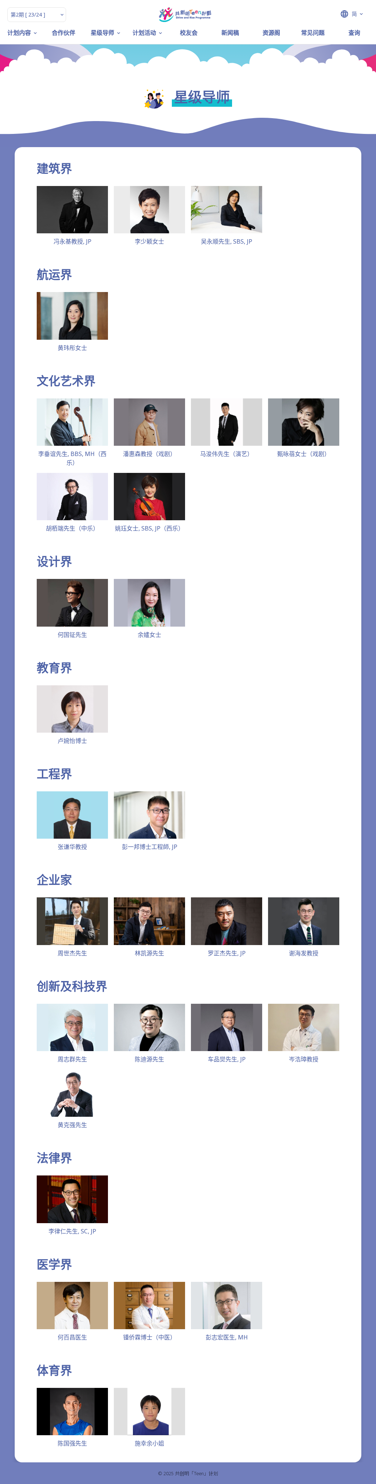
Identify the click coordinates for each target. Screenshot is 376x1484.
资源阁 (271, 32)
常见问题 (313, 32)
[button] (335, 14)
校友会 (189, 32)
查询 (354, 32)
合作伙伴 (63, 32)
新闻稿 (230, 32)
